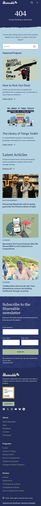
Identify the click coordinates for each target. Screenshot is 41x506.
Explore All (7, 169)
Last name (24, 338)
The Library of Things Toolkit (20, 133)
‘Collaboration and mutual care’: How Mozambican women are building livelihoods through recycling (19, 288)
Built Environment (10, 200)
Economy (6, 240)
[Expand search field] (31, 2)
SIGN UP (20, 352)
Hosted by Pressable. (28, 503)
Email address (8, 327)
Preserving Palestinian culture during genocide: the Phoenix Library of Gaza (19, 205)
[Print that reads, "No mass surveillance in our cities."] (20, 69)
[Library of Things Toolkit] (20, 117)
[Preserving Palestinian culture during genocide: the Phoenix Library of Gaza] (20, 186)
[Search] (35, 46)
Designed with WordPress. (11, 503)
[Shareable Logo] (10, 2)
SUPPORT (8, 404)
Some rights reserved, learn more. (21, 498)
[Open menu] (37, 2)
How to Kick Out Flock (16, 85)
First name (6, 338)
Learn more (8, 99)
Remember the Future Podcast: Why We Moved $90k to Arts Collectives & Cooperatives (20, 246)
